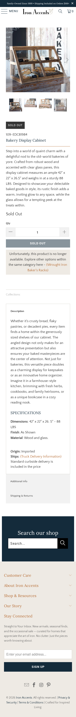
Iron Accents (24, 697)
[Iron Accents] (38, 11)
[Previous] (9, 60)
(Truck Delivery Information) (40, 456)
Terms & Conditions (31, 702)
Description (17, 311)
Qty (8, 223)
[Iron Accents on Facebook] (34, 685)
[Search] (60, 11)
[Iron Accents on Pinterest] (49, 685)
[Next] (67, 60)
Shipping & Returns (21, 495)
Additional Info (18, 481)
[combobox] (38, 543)
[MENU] (2, 11)
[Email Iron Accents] (27, 685)
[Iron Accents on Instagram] (41, 685)
